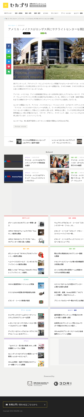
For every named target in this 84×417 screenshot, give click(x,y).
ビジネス (45, 13)
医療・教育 (37, 13)
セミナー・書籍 (78, 13)
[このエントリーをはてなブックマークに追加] (8, 61)
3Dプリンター (8, 13)
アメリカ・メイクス (20, 126)
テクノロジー (54, 13)
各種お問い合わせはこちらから (23, 404)
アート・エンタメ (66, 13)
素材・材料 (28, 13)
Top (6, 18)
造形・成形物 (18, 13)
